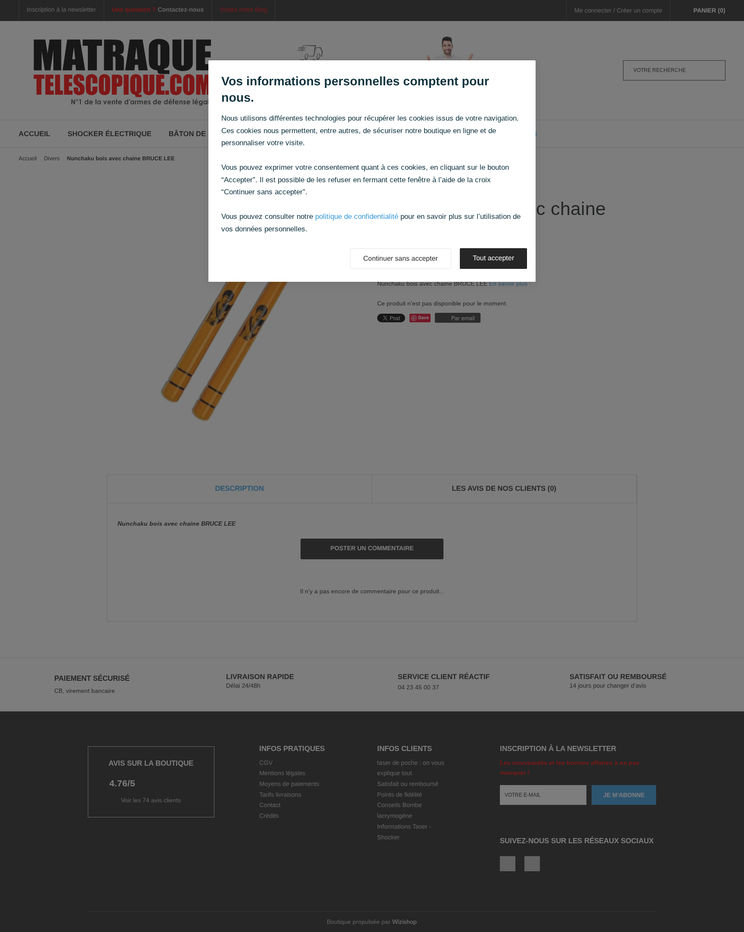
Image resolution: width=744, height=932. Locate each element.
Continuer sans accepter (400, 258)
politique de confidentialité (356, 216)
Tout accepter (493, 258)
